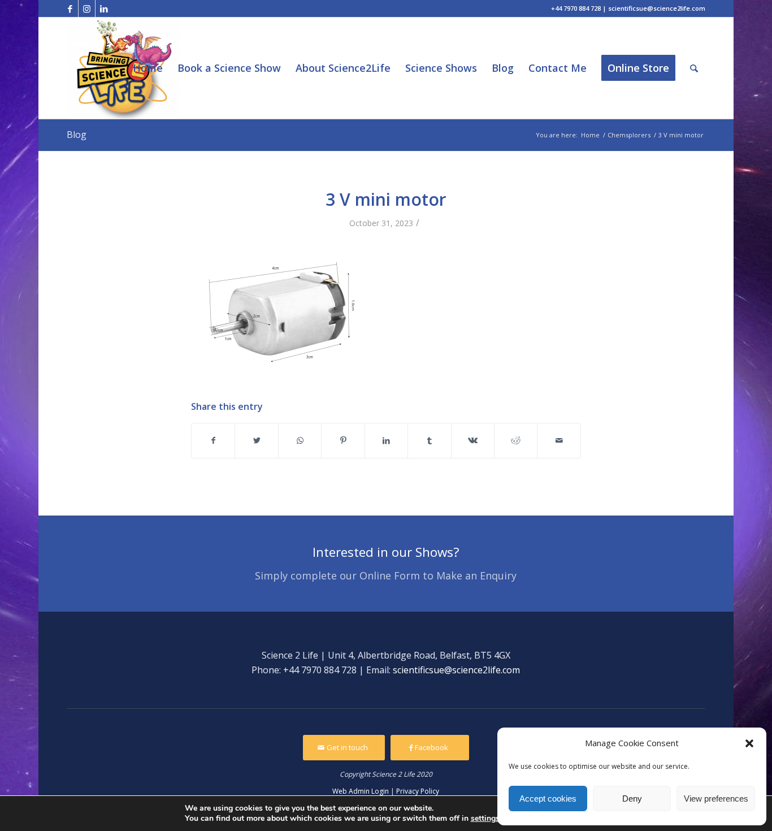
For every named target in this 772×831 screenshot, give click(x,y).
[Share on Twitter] (256, 440)
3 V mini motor (386, 199)
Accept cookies (547, 798)
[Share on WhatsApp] (300, 440)
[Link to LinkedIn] (104, 8)
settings (485, 818)
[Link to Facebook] (70, 8)
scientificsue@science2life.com (456, 670)
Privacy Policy (417, 791)
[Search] (694, 68)
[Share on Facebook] (213, 440)
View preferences (716, 798)
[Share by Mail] (558, 440)
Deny (632, 798)
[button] (749, 743)
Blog (76, 134)
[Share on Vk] (473, 440)
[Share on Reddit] (516, 440)
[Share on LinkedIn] (386, 440)
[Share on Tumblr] (429, 440)
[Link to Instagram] (87, 8)
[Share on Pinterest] (343, 440)
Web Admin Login (360, 791)
